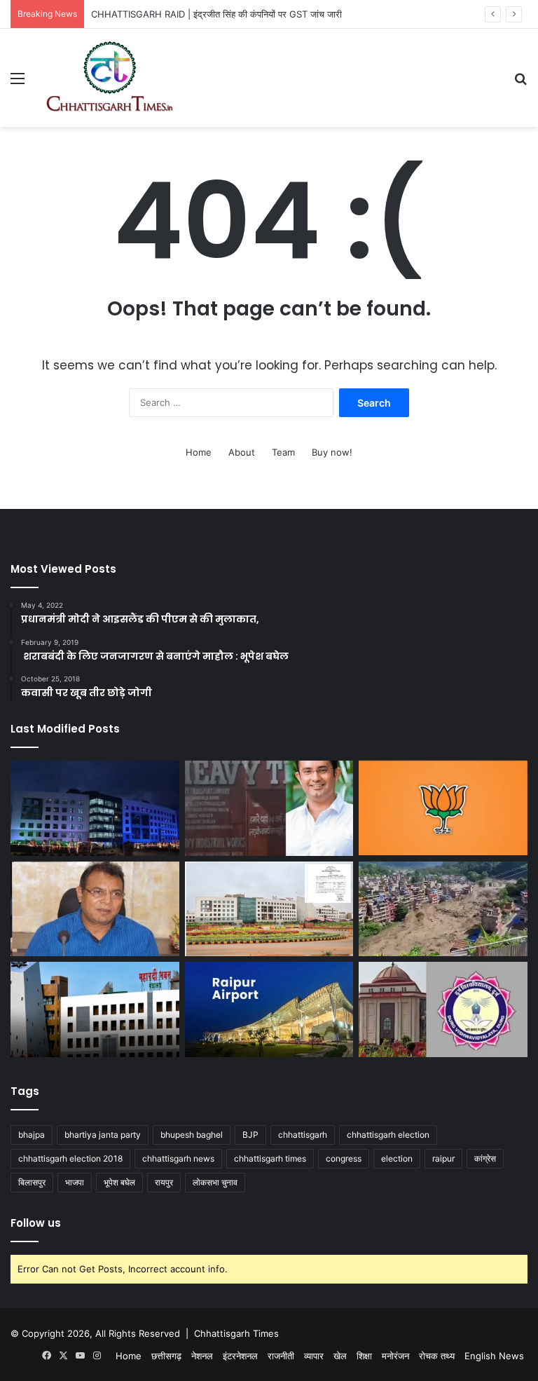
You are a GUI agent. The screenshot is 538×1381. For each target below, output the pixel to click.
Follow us (36, 1223)
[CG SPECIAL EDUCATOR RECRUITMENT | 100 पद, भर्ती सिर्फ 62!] (95, 1009)
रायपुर (164, 1182)
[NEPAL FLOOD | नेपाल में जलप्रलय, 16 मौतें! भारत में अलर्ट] (443, 909)
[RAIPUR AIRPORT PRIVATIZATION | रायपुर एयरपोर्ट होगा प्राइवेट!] (269, 1009)
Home (199, 452)
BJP (250, 1134)
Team (283, 452)
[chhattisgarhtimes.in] (109, 78)
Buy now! (332, 452)
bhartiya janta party (102, 1134)
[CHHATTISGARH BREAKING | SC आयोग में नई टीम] (269, 909)
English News (494, 1355)
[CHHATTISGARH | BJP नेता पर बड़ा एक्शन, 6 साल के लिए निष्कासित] (443, 808)
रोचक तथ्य (437, 1355)
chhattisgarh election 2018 (70, 1158)
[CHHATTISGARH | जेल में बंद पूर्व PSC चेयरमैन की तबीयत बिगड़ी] (95, 909)
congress (343, 1158)
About (241, 452)
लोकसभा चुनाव (215, 1182)
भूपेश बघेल (119, 1182)
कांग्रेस (485, 1158)
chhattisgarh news (178, 1158)
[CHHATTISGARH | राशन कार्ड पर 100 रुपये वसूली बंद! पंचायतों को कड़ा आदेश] (95, 808)
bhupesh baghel (191, 1134)
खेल (340, 1355)
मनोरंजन (395, 1355)
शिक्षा (364, 1355)
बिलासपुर (32, 1182)
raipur (443, 1158)
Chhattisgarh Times (236, 1333)
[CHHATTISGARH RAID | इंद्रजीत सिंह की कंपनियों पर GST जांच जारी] (269, 808)
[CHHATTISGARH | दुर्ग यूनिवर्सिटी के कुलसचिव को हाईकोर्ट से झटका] (443, 1009)
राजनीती (281, 1355)
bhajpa (31, 1134)
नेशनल (202, 1355)
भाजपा (74, 1182)
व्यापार (314, 1355)
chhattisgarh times (270, 1158)
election (397, 1158)
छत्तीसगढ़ (166, 1355)
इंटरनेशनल (240, 1355)
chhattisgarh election (388, 1134)
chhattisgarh (302, 1134)
